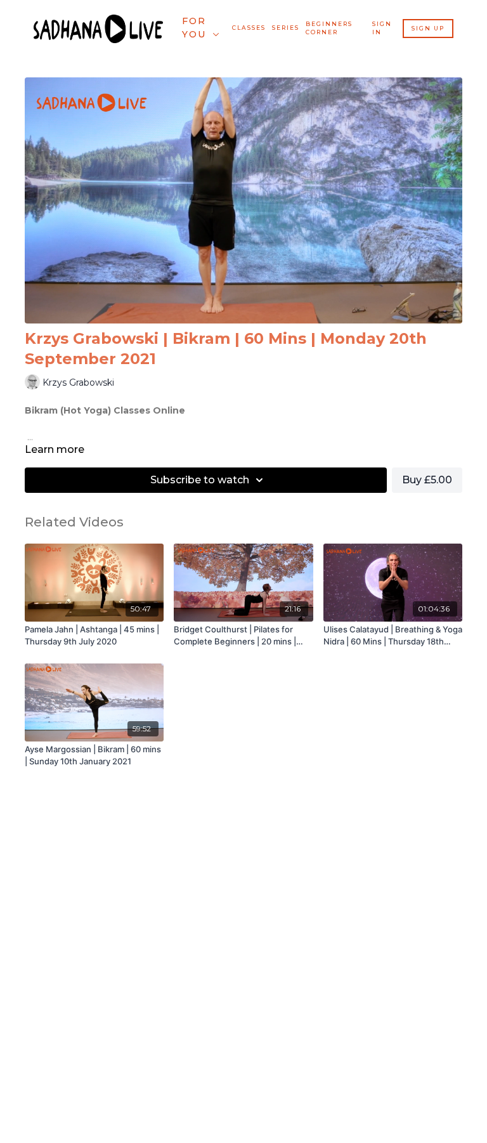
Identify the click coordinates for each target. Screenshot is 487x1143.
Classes (249, 27)
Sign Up (428, 28)
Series (285, 27)
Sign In (382, 28)
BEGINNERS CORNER (329, 28)
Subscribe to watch (199, 480)
